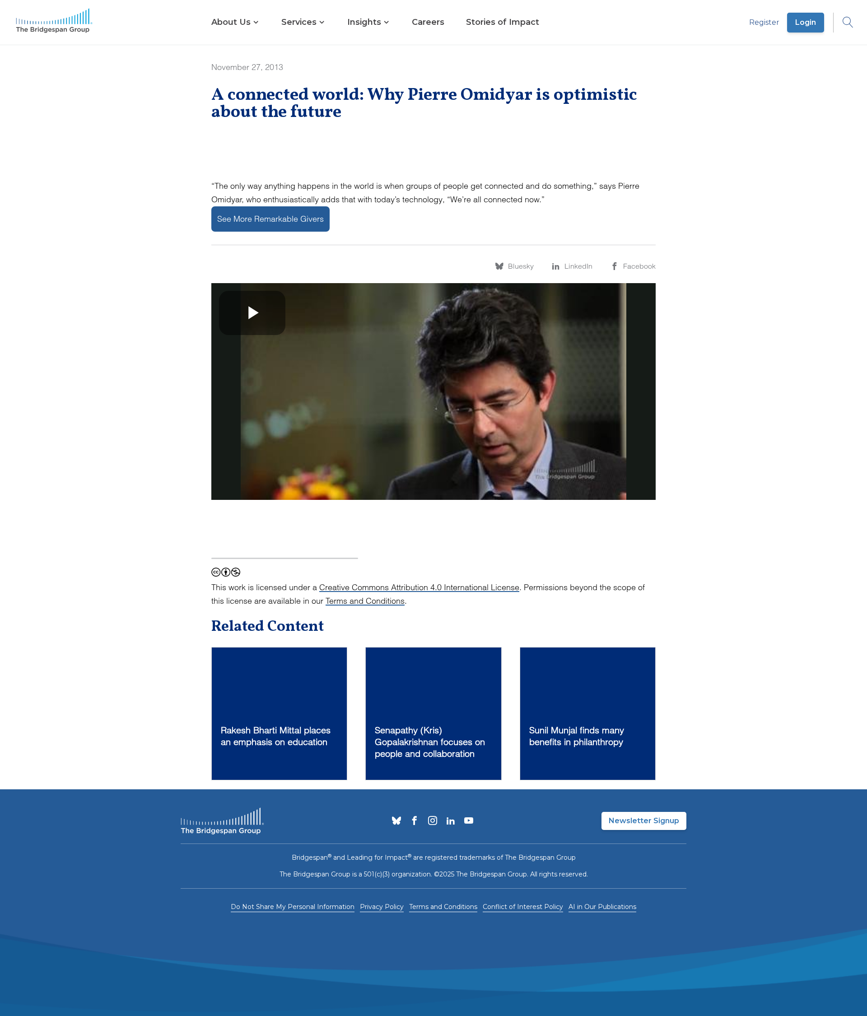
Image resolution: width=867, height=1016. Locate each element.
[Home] (54, 22)
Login (805, 22)
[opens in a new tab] (396, 821)
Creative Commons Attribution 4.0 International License (419, 587)
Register (764, 22)
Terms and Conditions (365, 601)
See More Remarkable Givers (270, 219)
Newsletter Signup (644, 820)
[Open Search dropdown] (843, 22)
